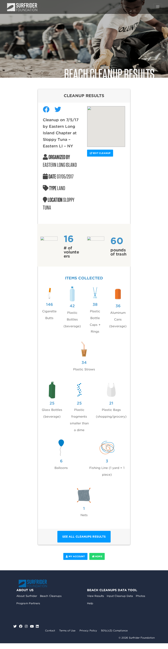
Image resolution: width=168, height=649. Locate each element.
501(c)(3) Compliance (114, 630)
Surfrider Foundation (32, 583)
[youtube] (32, 626)
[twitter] (15, 626)
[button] (106, 124)
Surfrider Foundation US (22, 7)
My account (76, 556)
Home (98, 556)
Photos (140, 596)
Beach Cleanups (50, 596)
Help (90, 603)
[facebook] (21, 626)
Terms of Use (67, 630)
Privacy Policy (88, 630)
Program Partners (28, 603)
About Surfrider (26, 596)
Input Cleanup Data (120, 596)
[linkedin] (37, 626)
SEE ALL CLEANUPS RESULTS (84, 536)
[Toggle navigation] (157, 7)
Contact (50, 630)
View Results (95, 596)
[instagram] (27, 626)
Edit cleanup (101, 153)
